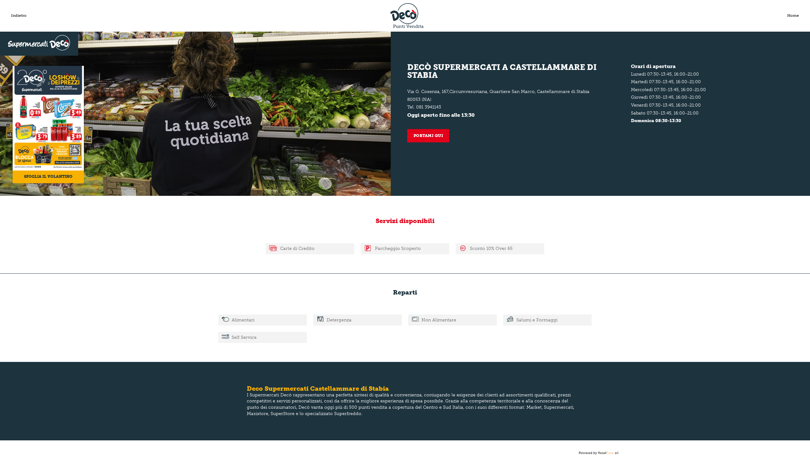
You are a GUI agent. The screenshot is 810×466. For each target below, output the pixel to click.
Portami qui (428, 136)
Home (793, 15)
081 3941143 (428, 107)
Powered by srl (599, 453)
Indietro (19, 15)
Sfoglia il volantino (48, 176)
